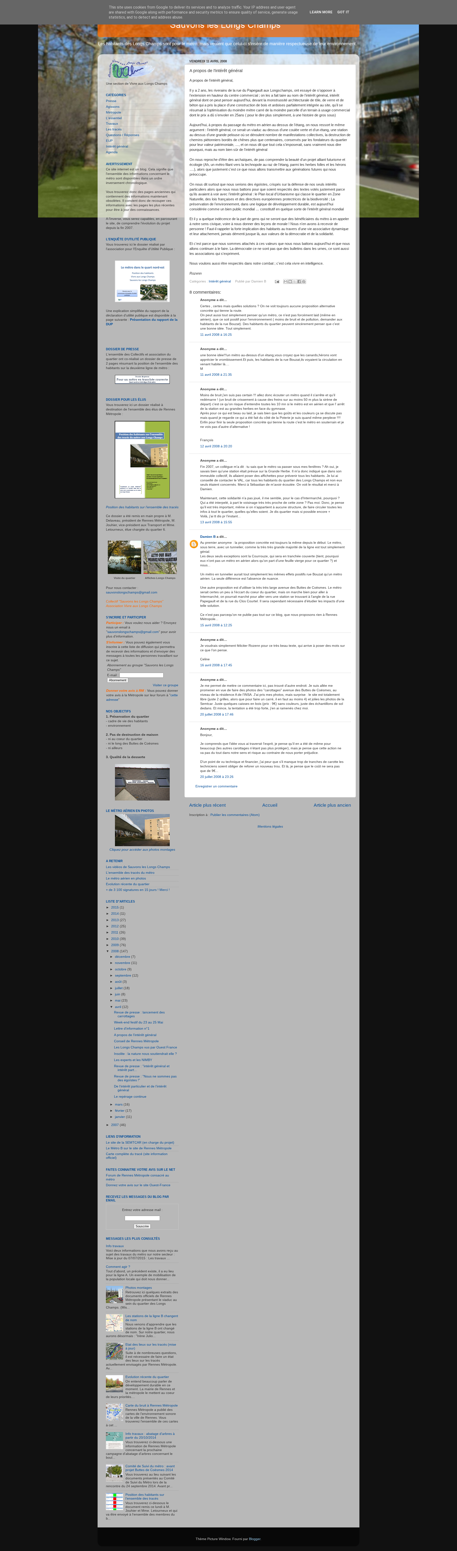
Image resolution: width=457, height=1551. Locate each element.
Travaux (112, 123)
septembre (123, 975)
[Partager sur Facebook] (299, 281)
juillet (119, 988)
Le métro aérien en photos (126, 878)
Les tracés (114, 129)
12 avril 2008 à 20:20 (216, 446)
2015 (115, 907)
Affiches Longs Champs (160, 578)
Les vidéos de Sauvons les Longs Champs (138, 867)
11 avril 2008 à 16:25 (216, 334)
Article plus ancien (332, 805)
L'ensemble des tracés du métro (130, 872)
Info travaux (115, 1246)
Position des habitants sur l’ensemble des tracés (142, 507)
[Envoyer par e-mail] (285, 281)
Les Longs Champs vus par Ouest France (145, 1047)
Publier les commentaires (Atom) (235, 815)
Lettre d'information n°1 (131, 1028)
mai (118, 1000)
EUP (109, 141)
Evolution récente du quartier (127, 884)
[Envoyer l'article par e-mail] (276, 281)
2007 (115, 1125)
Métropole (113, 112)
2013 (115, 920)
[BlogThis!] (290, 281)
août (119, 981)
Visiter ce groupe (165, 685)
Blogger (254, 1539)
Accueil (269, 805)
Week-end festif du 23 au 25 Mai (138, 1022)
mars (119, 1104)
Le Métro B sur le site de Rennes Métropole (139, 1148)
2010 (115, 939)
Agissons (112, 107)
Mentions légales (270, 826)
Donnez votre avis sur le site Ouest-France (138, 1185)
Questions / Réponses (122, 135)
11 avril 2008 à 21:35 (216, 374)
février (120, 1110)
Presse (111, 101)
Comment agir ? (118, 1267)
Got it (343, 12)
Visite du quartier (124, 578)
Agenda (112, 152)
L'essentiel (114, 118)
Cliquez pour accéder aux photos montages (142, 849)
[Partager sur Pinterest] (303, 281)
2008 (115, 951)
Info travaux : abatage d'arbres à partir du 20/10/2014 (150, 1435)
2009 (115, 945)
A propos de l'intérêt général (135, 1035)
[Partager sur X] (294, 281)
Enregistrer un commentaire (216, 786)
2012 (115, 926)
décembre (123, 956)
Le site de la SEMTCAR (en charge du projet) (140, 1142)
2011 (115, 932)
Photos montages (138, 1287)
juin (118, 994)
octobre (121, 969)
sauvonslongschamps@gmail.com (131, 592)
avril (118, 1007)
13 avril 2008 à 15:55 (216, 522)
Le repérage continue (130, 1096)
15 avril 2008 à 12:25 (216, 625)
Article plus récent (207, 805)
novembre (123, 963)
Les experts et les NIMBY (133, 1060)
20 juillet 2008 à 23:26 (216, 777)
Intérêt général (220, 281)
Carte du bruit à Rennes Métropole (151, 1405)
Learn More (321, 12)
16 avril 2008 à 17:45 (216, 665)
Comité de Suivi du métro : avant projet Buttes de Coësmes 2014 (150, 1468)
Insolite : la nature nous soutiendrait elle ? (145, 1054)
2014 (115, 913)
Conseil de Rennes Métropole (136, 1041)
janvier (120, 1117)
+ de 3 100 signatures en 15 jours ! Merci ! (138, 890)
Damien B (208, 536)
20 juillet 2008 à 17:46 (216, 714)
